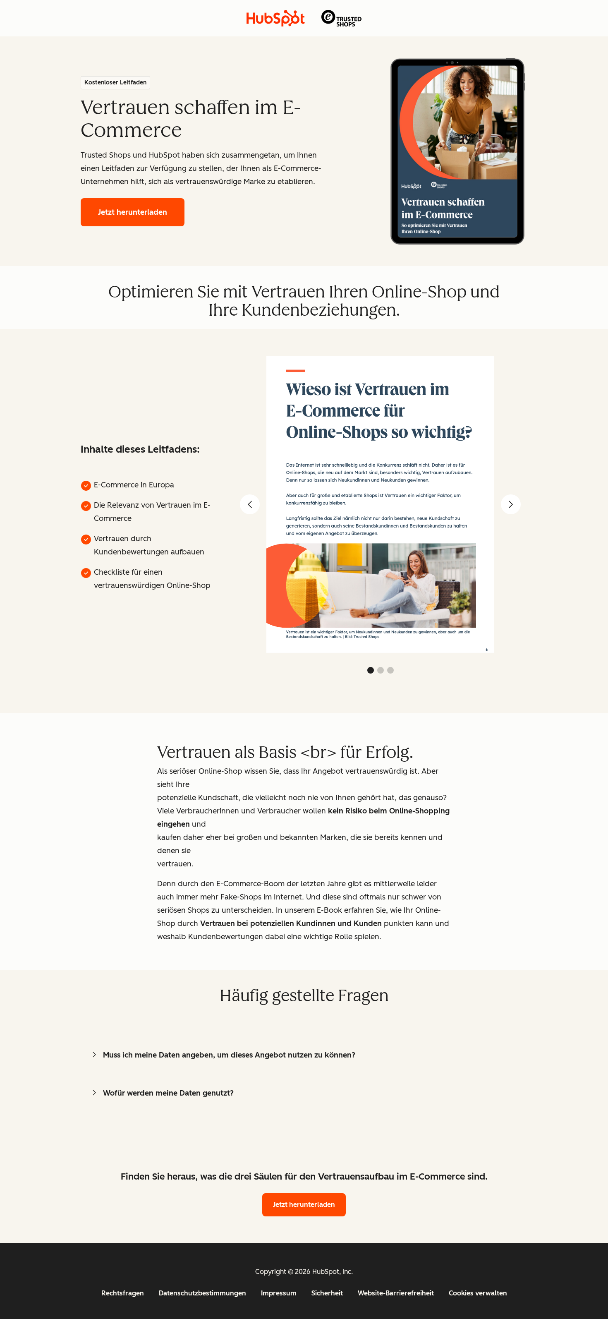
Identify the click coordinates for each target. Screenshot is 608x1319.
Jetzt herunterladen (132, 212)
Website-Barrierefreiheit (396, 1293)
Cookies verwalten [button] (478, 1293)
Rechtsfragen (122, 1293)
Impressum (279, 1293)
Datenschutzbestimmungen (202, 1293)
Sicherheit (327, 1293)
